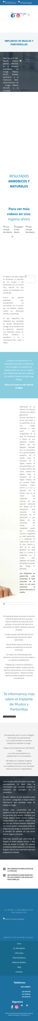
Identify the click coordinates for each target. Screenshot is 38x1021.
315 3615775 (26, 997)
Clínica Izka (19, 953)
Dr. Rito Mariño (19, 948)
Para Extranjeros (19, 957)
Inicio (19, 943)
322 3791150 (26, 991)
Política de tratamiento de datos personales (16, 1013)
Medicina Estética (19, 962)
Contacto (19, 971)
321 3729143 (26, 994)
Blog (19, 967)
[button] (19, 870)
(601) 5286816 (25, 987)
